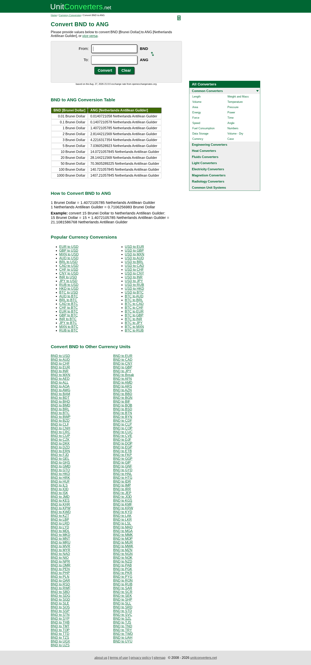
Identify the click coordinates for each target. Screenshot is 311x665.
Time (230, 117)
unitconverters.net (203, 658)
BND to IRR (122, 489)
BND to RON (123, 580)
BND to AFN (122, 379)
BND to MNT (60, 538)
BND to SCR (122, 592)
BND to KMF (122, 504)
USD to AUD (134, 258)
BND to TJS (122, 622)
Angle (230, 123)
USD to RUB (134, 285)
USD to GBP (134, 250)
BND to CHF (60, 363)
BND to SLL (122, 603)
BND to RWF (60, 588)
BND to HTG (122, 478)
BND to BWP (60, 417)
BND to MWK (123, 546)
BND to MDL (60, 531)
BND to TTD (60, 634)
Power (231, 112)
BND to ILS (59, 485)
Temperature (235, 101)
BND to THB (60, 622)
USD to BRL (134, 262)
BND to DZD (60, 447)
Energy (196, 112)
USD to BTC (134, 292)
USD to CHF (134, 269)
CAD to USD (68, 266)
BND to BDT (60, 398)
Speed (196, 123)
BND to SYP (60, 618)
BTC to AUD (134, 296)
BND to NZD (122, 561)
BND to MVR (60, 546)
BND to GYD (122, 470)
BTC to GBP (134, 315)
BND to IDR (122, 481)
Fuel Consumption (203, 128)
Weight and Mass (238, 96)
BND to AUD (60, 359)
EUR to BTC (68, 311)
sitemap (159, 658)
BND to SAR (122, 588)
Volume (196, 101)
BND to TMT (60, 626)
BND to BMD (60, 405)
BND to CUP (60, 436)
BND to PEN (60, 569)
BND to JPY (122, 371)
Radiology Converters (208, 181)
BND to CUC (123, 432)
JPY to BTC (68, 323)
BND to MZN (122, 550)
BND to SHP (122, 599)
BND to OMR (60, 565)
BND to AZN (122, 390)
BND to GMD (60, 466)
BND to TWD (123, 634)
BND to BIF (121, 401)
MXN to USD (69, 254)
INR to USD (68, 277)
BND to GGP (122, 458)
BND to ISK (59, 493)
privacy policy (141, 658)
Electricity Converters (208, 169)
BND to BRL (60, 409)
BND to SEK (122, 596)
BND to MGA (123, 531)
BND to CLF (60, 424)
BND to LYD (60, 527)
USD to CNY (134, 273)
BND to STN (60, 615)
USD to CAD (134, 266)
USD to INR (134, 277)
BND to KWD (61, 512)
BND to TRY (122, 630)
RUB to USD (68, 285)
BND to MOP (123, 538)
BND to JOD (122, 497)
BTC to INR (133, 319)
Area (195, 107)
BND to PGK (122, 569)
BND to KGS (122, 500)
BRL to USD (68, 262)
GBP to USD (68, 250)
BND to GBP (122, 367)
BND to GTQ (60, 470)
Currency (197, 138)
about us (100, 658)
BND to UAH (122, 637)
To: (86, 60)
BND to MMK (123, 535)
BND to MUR (123, 542)
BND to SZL (122, 618)
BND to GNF (122, 466)
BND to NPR (60, 561)
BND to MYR (60, 550)
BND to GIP (122, 462)
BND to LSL (122, 523)
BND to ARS (122, 386)
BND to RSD (60, 584)
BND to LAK (122, 516)
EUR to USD (68, 247)
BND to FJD (60, 455)
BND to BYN (122, 417)
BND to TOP (60, 630)
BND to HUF (60, 481)
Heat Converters (204, 151)
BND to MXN (60, 375)
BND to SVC (122, 615)
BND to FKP (122, 455)
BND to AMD (122, 382)
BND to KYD (122, 512)
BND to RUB (122, 584)
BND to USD (60, 356)
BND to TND (122, 626)
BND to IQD (60, 489)
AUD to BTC (68, 296)
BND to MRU (60, 542)
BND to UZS (60, 645)
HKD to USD (68, 288)
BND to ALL (60, 382)
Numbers (232, 128)
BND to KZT (60, 516)
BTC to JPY (134, 323)
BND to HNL (122, 474)
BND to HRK (60, 478)
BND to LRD (60, 523)
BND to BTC (60, 413)
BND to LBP (60, 519)
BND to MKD (60, 535)
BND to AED (60, 379)
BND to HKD (60, 474)
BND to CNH (60, 428)
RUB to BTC (68, 330)
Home (54, 15)
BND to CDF (122, 420)
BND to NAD (60, 554)
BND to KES (60, 500)
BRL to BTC (68, 300)
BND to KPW (60, 508)
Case (230, 138)
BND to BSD (122, 409)
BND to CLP (122, 424)
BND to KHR (60, 504)
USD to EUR (134, 247)
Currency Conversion (70, 15)
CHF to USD (68, 269)
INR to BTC (68, 319)
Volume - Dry (235, 133)
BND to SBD (60, 592)
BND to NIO (60, 557)
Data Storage (200, 133)
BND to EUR (122, 356)
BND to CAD (122, 359)
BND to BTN (122, 413)
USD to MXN (134, 254)
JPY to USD (68, 281)
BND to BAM (60, 394)
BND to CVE (122, 436)
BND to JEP (122, 493)
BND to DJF (122, 439)
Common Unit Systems (209, 187)
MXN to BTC (68, 326)
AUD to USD (68, 258)
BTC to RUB (134, 330)
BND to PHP (60, 573)
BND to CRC (60, 432)
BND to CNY (122, 363)
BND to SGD (60, 599)
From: (84, 49)
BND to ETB (122, 451)
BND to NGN (123, 554)
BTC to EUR (134, 311)
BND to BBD (122, 394)
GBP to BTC (68, 315)
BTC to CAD (134, 304)
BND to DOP (122, 443)
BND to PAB (122, 565)
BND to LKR (122, 519)
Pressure (232, 107)
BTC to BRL (134, 300)
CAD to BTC (68, 304)
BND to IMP (122, 485)
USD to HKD (134, 288)
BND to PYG (122, 576)
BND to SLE (60, 603)
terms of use (119, 658)
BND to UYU (122, 641)
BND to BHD (60, 401)
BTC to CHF (134, 307)
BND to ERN (60, 451)
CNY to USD (68, 273)
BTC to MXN (134, 326)
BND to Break (123, 375)
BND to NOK (122, 557)
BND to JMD (60, 497)
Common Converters (207, 91)
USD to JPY (134, 281)
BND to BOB (122, 405)
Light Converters (204, 163)
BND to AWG (60, 390)
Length (196, 96)
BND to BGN (122, 398)
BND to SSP (60, 611)
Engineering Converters (209, 144)
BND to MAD (123, 527)
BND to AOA (60, 386)
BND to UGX (60, 641)
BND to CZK (60, 439)
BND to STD (122, 611)
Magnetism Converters (209, 175)
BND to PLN (60, 576)
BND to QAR (60, 580)
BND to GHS (60, 462)
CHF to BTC (68, 307)
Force (195, 117)
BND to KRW (123, 508)
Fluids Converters (205, 157)
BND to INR (60, 371)
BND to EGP (122, 447)
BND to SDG (60, 596)
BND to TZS (60, 637)
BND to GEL (60, 458)
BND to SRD (122, 607)
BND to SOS (60, 607)
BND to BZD (60, 420)
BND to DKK (60, 443)
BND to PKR (122, 573)
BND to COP (122, 428)
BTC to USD (68, 292)
